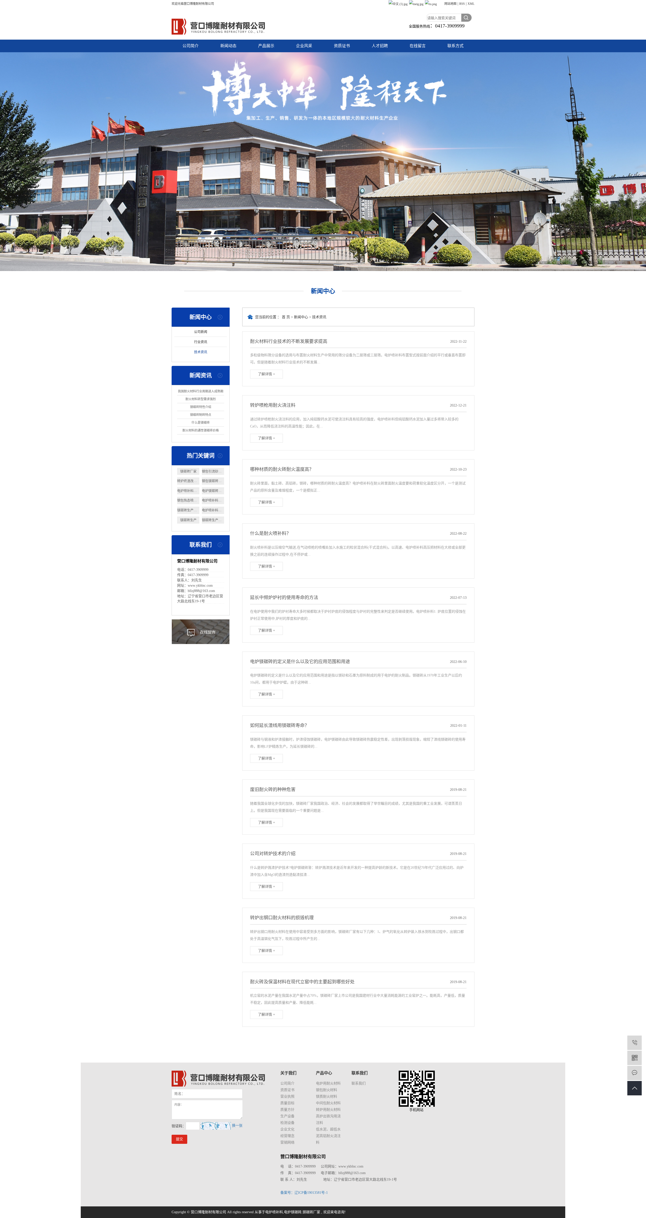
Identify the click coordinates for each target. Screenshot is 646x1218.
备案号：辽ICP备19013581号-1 (304, 1193)
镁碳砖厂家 (188, 471)
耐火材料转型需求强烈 (200, 399)
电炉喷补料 (274, 1212)
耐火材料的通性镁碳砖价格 (200, 430)
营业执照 (287, 1096)
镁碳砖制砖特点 (200, 415)
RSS (462, 4)
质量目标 (287, 1103)
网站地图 (450, 4)
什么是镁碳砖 (201, 422)
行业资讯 (200, 342)
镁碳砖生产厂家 (188, 510)
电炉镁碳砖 (293, 1212)
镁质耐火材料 (326, 1096)
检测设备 (287, 1123)
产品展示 (266, 46)
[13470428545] (634, 1043)
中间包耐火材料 (328, 1103)
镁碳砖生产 (188, 520)
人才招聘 (380, 46)
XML (471, 4)
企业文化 (287, 1129)
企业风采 (304, 46)
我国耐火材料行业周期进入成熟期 (200, 391)
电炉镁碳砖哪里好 (213, 491)
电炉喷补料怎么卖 (188, 491)
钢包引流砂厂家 (213, 471)
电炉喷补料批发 (213, 510)
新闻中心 (301, 317)
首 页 (286, 317)
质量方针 (287, 1110)
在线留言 (418, 46)
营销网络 (287, 1142)
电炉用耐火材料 (328, 1083)
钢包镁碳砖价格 (213, 481)
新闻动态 (228, 46)
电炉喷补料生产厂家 (213, 500)
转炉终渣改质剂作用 (188, 481)
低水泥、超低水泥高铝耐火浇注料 (328, 1135)
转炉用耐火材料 (328, 1110)
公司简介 (190, 46)
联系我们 (359, 1083)
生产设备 (287, 1116)
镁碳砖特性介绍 (200, 407)
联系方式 (455, 46)
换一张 (237, 1125)
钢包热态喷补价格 (188, 500)
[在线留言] (634, 1073)
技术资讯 (200, 352)
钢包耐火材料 (326, 1090)
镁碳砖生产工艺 (213, 520)
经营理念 (287, 1136)
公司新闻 (200, 332)
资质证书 (342, 46)
